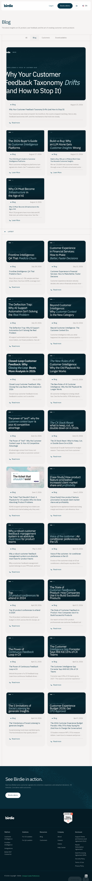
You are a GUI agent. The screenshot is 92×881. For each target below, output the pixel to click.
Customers (43, 840)
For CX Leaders (27, 837)
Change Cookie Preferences (30, 876)
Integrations (8, 848)
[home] (8, 6)
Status (60, 844)
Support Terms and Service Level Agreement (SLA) (81, 839)
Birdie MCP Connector (7, 853)
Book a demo (65, 6)
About (60, 837)
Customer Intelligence (8, 838)
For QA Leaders (27, 840)
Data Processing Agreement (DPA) (80, 854)
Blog (41, 837)
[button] (76, 6)
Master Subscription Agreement (79, 847)
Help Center (62, 848)
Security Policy (80, 859)
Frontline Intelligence (8, 844)
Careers (60, 840)
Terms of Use (79, 862)
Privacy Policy (79, 866)
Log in (51, 6)
